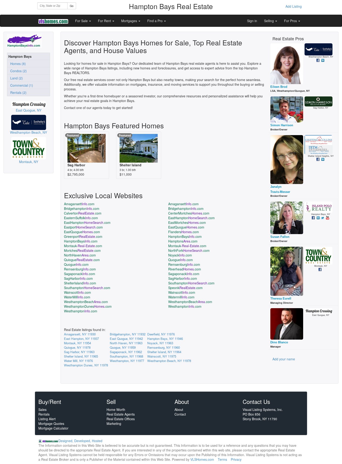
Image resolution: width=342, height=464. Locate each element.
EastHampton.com (191, 217)
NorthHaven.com (80, 255)
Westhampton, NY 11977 (127, 360)
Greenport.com (83, 236)
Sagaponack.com (79, 273)
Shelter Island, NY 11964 (164, 352)
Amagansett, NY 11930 (80, 334)
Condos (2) (17, 70)
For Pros (291, 20)
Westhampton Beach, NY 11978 (169, 360)
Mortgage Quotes (51, 423)
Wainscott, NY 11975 (161, 356)
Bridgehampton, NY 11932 (127, 334)
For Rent (105, 20)
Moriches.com (82, 250)
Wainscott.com (77, 292)
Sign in (252, 20)
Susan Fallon (279, 237)
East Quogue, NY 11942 (126, 338)
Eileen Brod (278, 87)
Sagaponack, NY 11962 (126, 352)
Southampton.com (191, 283)
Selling (269, 20)
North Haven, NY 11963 (126, 343)
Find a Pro (155, 20)
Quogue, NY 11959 (123, 347)
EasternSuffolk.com (81, 217)
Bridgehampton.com (81, 208)
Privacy (236, 459)
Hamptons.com (183, 241)
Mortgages (129, 20)
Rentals (44, 414)
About (178, 409)
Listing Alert (47, 418)
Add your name (283, 359)
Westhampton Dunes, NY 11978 (86, 365)
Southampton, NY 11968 (126, 356)
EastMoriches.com (187, 222)
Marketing (114, 423)
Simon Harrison (281, 125)
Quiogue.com (82, 259)
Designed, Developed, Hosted (80, 440)
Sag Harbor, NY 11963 (79, 352)
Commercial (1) (20, 85)
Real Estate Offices (121, 418)
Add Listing (293, 6)
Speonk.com (185, 287)
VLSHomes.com (202, 459)
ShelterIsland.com (80, 283)
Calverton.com (82, 213)
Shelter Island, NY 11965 (81, 356)
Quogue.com (180, 259)
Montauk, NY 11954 (77, 343)
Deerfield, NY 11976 (161, 334)
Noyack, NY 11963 (160, 343)
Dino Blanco (279, 342)
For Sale (82, 20)
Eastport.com (83, 227)
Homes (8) (17, 63)
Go (72, 6)
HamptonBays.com (185, 236)
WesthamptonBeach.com (86, 301)
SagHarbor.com (78, 278)
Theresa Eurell (280, 298)
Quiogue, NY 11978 (77, 347)
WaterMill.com (77, 297)
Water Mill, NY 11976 (78, 360)
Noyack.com (180, 255)
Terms (222, 459)
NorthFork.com (189, 250)
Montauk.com (83, 245)
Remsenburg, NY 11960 (163, 347)
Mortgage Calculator (53, 428)
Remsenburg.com (184, 264)
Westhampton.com (184, 306)
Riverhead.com (184, 269)
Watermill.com (181, 297)
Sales (42, 409)
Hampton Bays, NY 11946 (165, 338)
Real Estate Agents (121, 414)
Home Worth (116, 409)
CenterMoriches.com (188, 213)
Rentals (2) (17, 92)
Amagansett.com (79, 203)
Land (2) (15, 78)
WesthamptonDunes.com (88, 306)
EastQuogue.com (186, 227)
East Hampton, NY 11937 (81, 338)
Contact (180, 414)
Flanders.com (183, 231)
